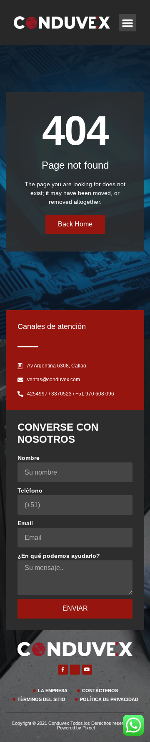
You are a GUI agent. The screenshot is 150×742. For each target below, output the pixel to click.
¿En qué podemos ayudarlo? (59, 555)
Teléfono (30, 490)
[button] (127, 22)
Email (25, 523)
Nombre (29, 457)
